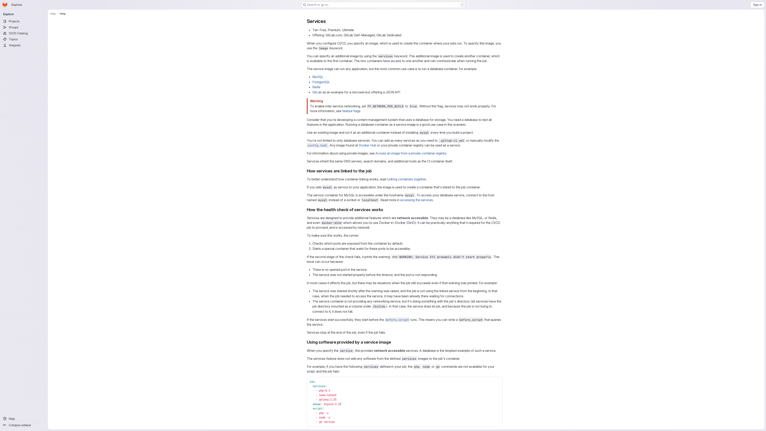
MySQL (317, 77)
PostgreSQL (321, 82)
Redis (316, 87)
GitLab (317, 92)
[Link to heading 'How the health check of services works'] (385, 209)
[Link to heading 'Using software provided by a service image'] (393, 342)
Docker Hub (367, 145)
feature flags (351, 111)
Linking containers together (406, 179)
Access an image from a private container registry (410, 153)
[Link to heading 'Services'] (328, 21)
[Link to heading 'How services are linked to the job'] (373, 170)
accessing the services (416, 200)
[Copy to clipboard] (498, 382)
